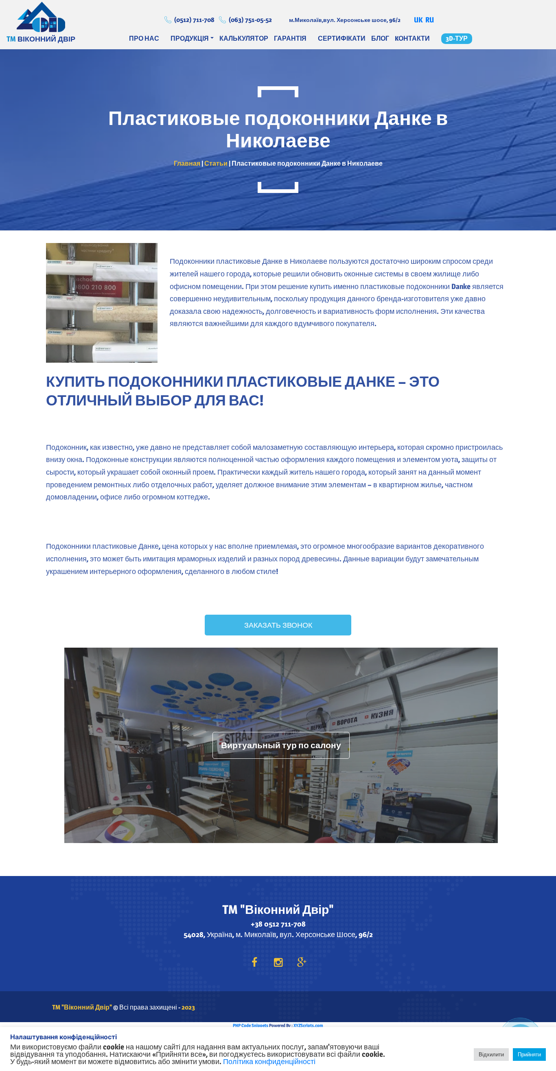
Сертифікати (342, 38)
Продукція (190, 38)
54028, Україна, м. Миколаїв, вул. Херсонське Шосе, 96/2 (278, 934)
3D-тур (457, 38)
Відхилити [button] (491, 1054)
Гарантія (290, 38)
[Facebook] (254, 963)
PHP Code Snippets (250, 1025)
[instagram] (278, 963)
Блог (380, 38)
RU (429, 19)
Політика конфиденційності (269, 1061)
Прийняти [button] (529, 1054)
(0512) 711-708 (194, 20)
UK (418, 19)
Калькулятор (243, 38)
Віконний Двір (41, 16)
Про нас (144, 38)
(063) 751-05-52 (250, 20)
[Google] (302, 963)
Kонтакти (412, 38)
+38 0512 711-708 (278, 924)
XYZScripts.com (308, 1025)
